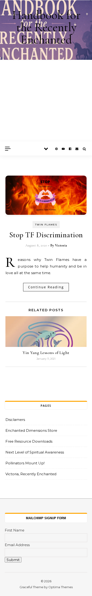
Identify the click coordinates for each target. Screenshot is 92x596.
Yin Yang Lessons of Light (46, 352)
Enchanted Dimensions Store (31, 430)
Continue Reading (46, 287)
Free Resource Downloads (28, 441)
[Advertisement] (46, 100)
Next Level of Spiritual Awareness (34, 452)
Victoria (61, 245)
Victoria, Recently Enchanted (30, 474)
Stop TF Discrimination (46, 234)
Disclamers (15, 419)
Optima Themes (60, 587)
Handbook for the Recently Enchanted (46, 27)
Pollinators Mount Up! (25, 463)
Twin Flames (46, 224)
